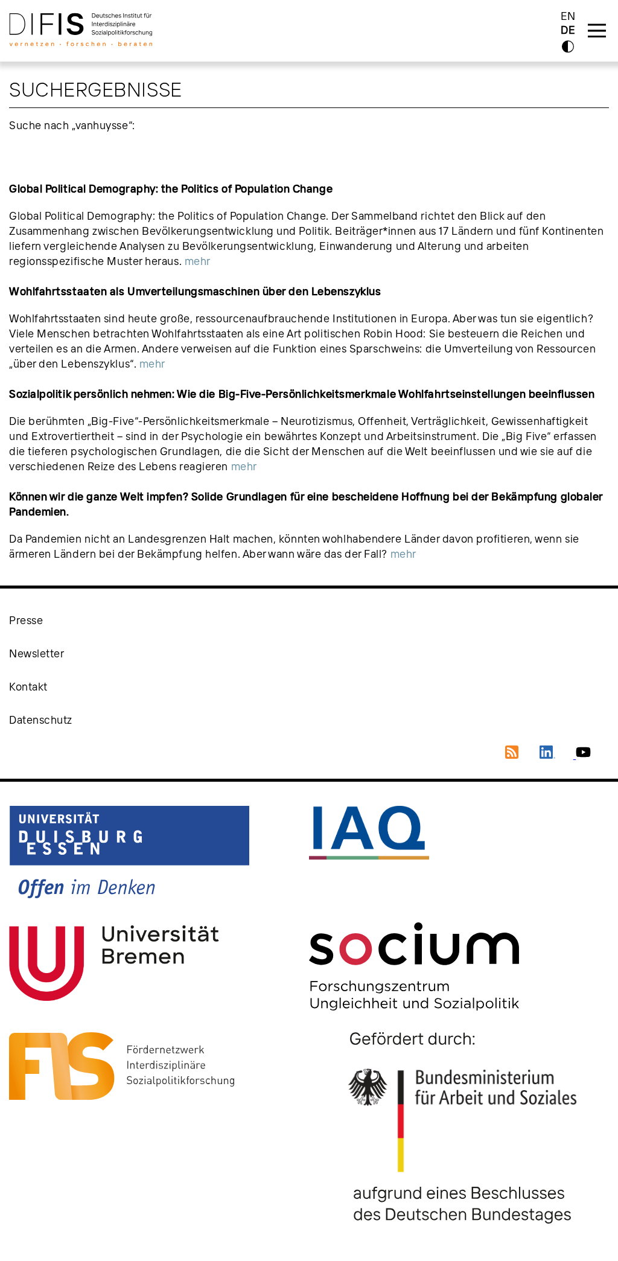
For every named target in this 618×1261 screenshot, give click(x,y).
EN (568, 16)
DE (568, 30)
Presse (26, 620)
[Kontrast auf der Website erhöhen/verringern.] (568, 46)
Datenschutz (40, 720)
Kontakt (28, 687)
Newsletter (37, 653)
